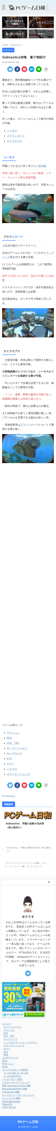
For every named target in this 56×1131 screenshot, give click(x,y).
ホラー (11, 763)
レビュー (6, 1023)
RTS (9, 758)
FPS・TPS (9, 1036)
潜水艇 (42, 165)
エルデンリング (10, 1057)
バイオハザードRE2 (12, 1079)
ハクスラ (12, 768)
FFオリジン (8, 1063)
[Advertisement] (28, 600)
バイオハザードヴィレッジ (16, 1082)
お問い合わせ (9, 1107)
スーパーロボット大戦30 (15, 1069)
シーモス (12, 130)
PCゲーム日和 (28, 1122)
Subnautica (10, 796)
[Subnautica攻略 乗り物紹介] (31, 69)
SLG (6, 1051)
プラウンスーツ (16, 135)
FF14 (4, 1060)
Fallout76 (7, 1104)
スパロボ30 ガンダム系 (16, 1072)
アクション (13, 732)
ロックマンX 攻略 (11, 1098)
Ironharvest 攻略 (11, 1091)
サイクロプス (14, 141)
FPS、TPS (13, 743)
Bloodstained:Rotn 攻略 (14, 1088)
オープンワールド (17, 748)
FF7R (4, 1066)
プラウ (8, 236)
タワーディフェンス (18, 774)
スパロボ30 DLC (12, 1076)
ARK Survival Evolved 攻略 (16, 1085)
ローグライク (14, 753)
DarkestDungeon (11, 1101)
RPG (9, 737)
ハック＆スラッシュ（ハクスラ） (21, 1042)
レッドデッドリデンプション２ (18, 1095)
